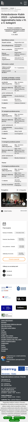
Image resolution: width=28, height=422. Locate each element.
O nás (3, 330)
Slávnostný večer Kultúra (8, 328)
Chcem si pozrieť (14, 259)
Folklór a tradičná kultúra (8, 341)
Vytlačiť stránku (8, 211)
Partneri (3, 347)
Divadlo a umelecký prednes (9, 337)
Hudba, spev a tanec (7, 336)
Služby (3, 345)
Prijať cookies (8, 417)
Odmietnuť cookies (19, 417)
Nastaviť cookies (14, 420)
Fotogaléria (4, 349)
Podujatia (4, 334)
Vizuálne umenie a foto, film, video (11, 339)
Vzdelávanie (4, 343)
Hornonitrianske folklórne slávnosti (11, 324)
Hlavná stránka (4, 8)
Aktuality (12, 8)
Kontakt (3, 351)
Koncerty (3, 322)
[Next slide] (27, 200)
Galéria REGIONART (7, 320)
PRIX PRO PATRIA (6, 326)
